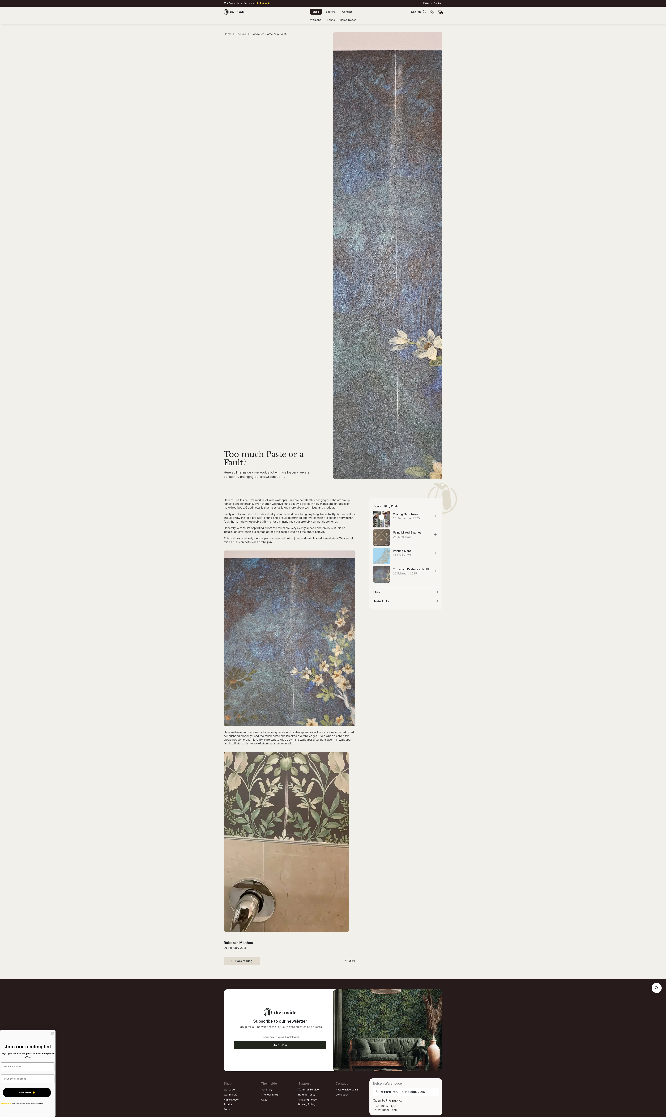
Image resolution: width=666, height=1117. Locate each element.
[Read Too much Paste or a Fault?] (435, 571)
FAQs (426, 3)
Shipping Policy (307, 1099)
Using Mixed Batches (407, 532)
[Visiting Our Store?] (381, 519)
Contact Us (342, 1094)
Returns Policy (306, 1094)
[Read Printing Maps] (435, 553)
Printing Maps (402, 551)
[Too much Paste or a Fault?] (381, 574)
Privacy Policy (306, 1104)
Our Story (266, 1089)
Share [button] (352, 960)
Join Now (280, 1045)
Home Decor (348, 20)
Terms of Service (308, 1089)
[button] (424, 12)
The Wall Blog (269, 1094)
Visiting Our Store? (406, 514)
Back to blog (244, 961)
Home (228, 34)
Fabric (331, 20)
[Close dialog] (52, 1033)
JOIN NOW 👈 (26, 1092)
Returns (228, 1109)
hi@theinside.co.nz (347, 1089)
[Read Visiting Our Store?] (435, 516)
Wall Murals (230, 1094)
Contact (437, 3)
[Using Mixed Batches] (381, 537)
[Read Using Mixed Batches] (435, 534)
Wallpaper (316, 20)
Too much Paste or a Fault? (411, 569)
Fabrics (228, 1104)
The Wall (241, 34)
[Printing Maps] (381, 556)
